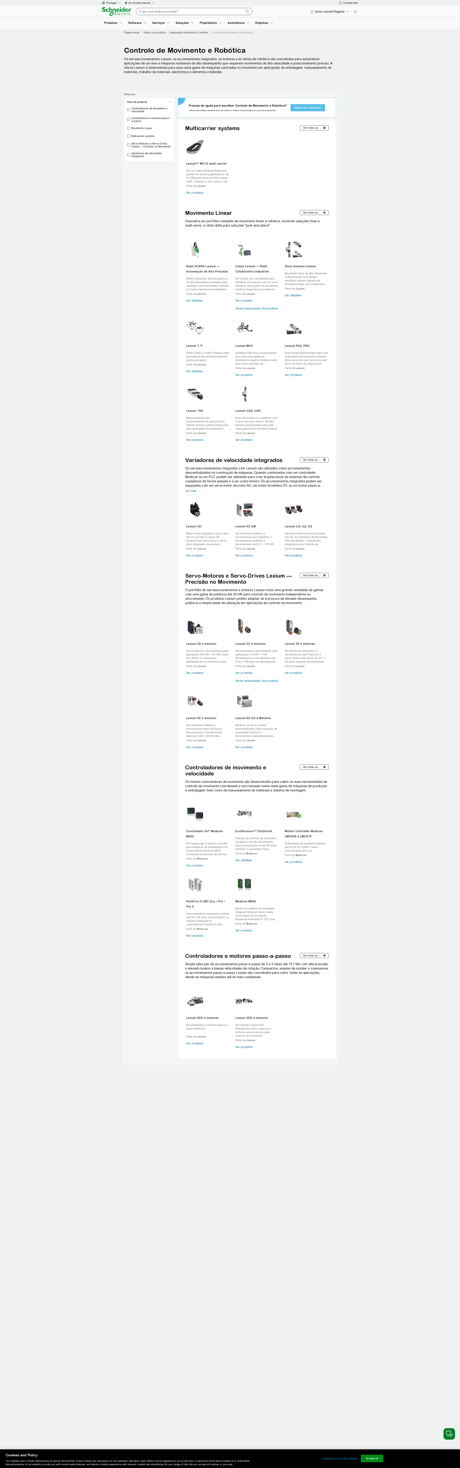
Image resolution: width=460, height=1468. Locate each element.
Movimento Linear (208, 213)
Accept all (372, 1458)
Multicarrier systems (212, 128)
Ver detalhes (194, 300)
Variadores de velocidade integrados (233, 460)
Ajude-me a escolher (308, 107)
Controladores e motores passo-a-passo (238, 956)
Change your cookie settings (340, 1458)
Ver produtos (194, 192)
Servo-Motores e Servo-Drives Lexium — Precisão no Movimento (238, 579)
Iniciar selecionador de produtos (256, 308)
